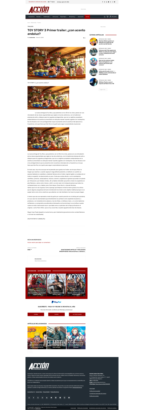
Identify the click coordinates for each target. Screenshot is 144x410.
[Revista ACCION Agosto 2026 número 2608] (37, 285)
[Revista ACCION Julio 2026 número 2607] (56, 285)
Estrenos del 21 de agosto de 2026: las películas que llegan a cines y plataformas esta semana (56, 345)
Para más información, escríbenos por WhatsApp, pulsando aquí (56, 309)
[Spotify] (69, 397)
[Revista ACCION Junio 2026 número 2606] (76, 285)
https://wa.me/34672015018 (102, 384)
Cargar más (102, 89)
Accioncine (32, 37)
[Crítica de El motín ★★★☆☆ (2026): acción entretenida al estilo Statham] (94, 72)
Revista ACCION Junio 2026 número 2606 (76, 293)
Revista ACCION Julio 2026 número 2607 (56, 293)
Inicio (29, 22)
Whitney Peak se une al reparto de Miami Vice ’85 (106, 82)
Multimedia (33, 22)
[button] (105, 17)
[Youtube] (115, 2)
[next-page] (31, 352)
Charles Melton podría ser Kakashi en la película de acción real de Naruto (37, 345)
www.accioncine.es (77, 387)
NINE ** (30, 249)
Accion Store (39, 392)
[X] (111, 2)
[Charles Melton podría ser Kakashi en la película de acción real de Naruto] (37, 337)
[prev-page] (29, 352)
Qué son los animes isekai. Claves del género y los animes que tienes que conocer (76, 345)
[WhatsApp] (113, 2)
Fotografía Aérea (54, 392)
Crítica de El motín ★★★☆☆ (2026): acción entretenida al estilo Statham (107, 73)
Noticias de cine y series (37, 342)
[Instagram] (105, 2)
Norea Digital (46, 392)
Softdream (38, 408)
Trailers (39, 22)
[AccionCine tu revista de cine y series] (72, 366)
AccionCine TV (31, 392)
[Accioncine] (31, 260)
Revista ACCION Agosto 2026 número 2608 (37, 293)
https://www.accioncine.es (40, 260)
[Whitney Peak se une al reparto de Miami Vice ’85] (94, 82)
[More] (71, 42)
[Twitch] (64, 397)
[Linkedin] (107, 2)
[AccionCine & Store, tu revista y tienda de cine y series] (39, 9)
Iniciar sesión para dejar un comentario (39, 242)
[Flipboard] (55, 397)
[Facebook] (103, 2)
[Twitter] (38, 397)
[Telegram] (109, 2)
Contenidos (37, 290)
